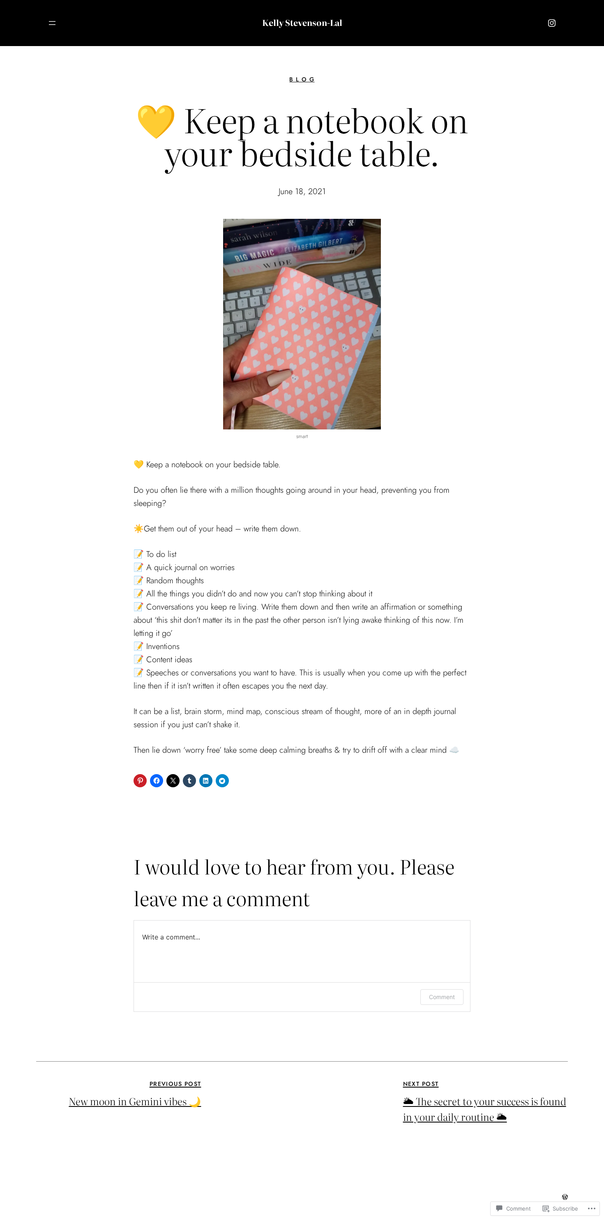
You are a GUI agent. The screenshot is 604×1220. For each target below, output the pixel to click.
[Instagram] (552, 23)
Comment (442, 996)
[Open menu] (52, 23)
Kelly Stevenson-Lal (302, 22)
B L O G (301, 79)
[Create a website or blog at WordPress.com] (565, 1197)
